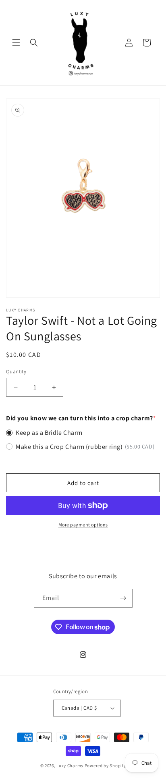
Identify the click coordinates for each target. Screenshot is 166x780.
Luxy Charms (69, 765)
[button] (16, 42)
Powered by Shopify (105, 765)
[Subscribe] (123, 598)
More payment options (83, 525)
